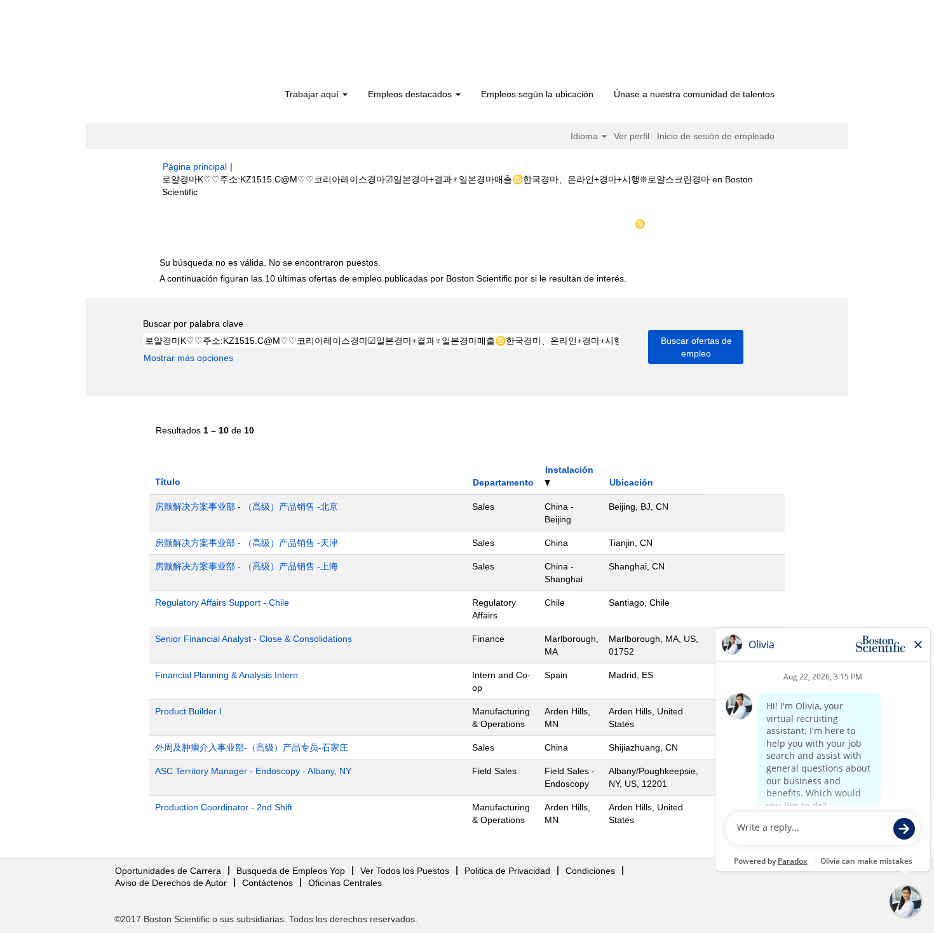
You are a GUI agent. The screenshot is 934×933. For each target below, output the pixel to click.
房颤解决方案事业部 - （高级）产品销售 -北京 (246, 506)
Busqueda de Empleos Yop (290, 871)
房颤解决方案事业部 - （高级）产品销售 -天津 (246, 543)
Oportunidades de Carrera (168, 871)
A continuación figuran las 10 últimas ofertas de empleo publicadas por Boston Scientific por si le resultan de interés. (392, 278)
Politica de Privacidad (507, 871)
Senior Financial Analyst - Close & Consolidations (253, 639)
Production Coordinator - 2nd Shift (223, 807)
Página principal (195, 166)
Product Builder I (188, 711)
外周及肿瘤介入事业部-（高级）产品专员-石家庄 (251, 747)
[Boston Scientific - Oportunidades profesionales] (235, 45)
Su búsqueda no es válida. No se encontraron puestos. (270, 262)
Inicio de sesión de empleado (716, 136)
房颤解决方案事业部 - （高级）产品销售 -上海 (246, 566)
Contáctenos (267, 883)
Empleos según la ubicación (537, 94)
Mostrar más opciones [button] (188, 358)
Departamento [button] (503, 482)
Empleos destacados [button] (411, 94)
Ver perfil (631, 136)
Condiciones (590, 871)
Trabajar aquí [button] (313, 94)
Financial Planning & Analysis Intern (226, 675)
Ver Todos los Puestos (404, 871)
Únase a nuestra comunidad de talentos (694, 94)
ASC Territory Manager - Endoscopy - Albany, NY (253, 771)
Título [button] (167, 482)
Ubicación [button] (631, 482)
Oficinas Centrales (345, 883)
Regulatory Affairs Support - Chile (222, 602)
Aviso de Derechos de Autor (171, 883)
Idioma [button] (585, 136)
